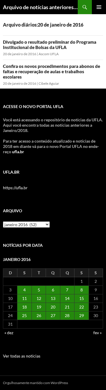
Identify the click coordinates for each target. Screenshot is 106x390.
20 (53, 306)
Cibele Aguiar (49, 83)
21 (67, 306)
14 (67, 298)
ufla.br (18, 151)
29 (81, 315)
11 (24, 298)
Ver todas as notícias (21, 355)
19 (39, 306)
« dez (8, 332)
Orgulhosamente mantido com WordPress (35, 383)
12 (39, 298)
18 (24, 306)
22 (81, 306)
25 (24, 315)
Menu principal (99, 7)
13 (53, 298)
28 (67, 315)
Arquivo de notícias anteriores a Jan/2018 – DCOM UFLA (40, 7)
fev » (97, 332)
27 (53, 315)
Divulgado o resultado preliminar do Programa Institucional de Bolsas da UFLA (49, 44)
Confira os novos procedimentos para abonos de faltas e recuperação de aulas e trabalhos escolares (51, 71)
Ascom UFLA (49, 54)
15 (81, 298)
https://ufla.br (15, 187)
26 (39, 315)
